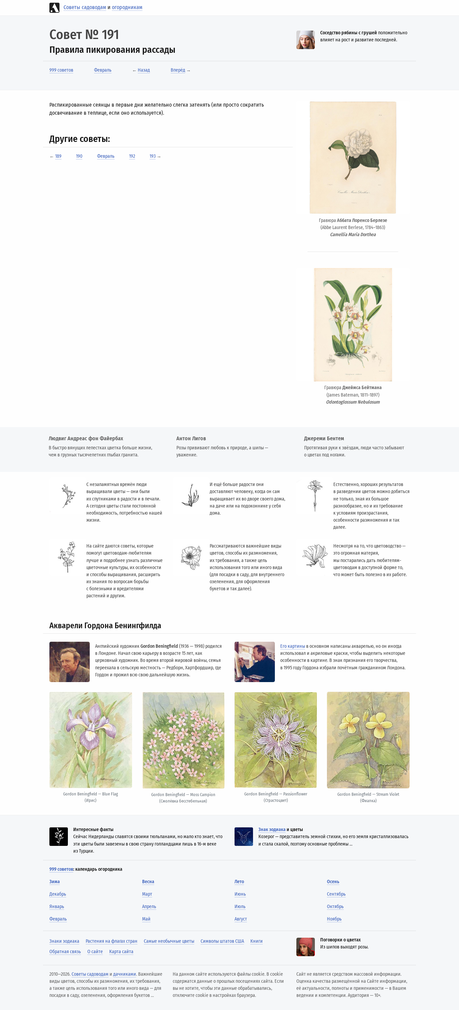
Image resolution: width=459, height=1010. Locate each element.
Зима (54, 882)
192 (132, 156)
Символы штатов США (222, 941)
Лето (239, 882)
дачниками (124, 974)
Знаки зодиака (64, 941)
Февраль (103, 70)
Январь (56, 906)
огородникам (127, 7)
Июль (240, 906)
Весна (148, 882)
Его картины (292, 646)
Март (147, 894)
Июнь (240, 894)
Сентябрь (336, 894)
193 (153, 156)
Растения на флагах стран (111, 941)
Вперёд (178, 70)
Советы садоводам (85, 7)
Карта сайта (121, 952)
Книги (256, 941)
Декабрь (57, 894)
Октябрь (335, 906)
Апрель (149, 906)
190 (79, 156)
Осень (333, 882)
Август (241, 919)
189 (58, 156)
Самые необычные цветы (169, 941)
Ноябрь (334, 919)
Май (146, 919)
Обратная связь (65, 952)
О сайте (95, 952)
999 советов (61, 70)
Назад (144, 70)
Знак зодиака (272, 829)
